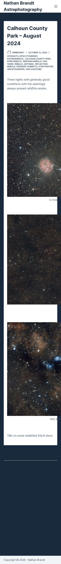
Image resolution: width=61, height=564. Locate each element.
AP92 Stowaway (28, 56)
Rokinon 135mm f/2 (27, 66)
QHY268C (29, 64)
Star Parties (46, 66)
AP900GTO (12, 56)
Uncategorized (15, 69)
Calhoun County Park (38, 58)
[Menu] (55, 6)
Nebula (19, 64)
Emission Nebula (32, 61)
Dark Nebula (14, 61)
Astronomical (15, 58)
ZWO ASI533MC (34, 69)
